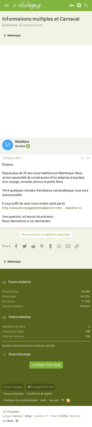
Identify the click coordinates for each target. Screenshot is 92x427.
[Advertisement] (46, 90)
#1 (88, 158)
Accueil (54, 400)
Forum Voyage (13, 387)
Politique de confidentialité (21, 400)
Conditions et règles (39, 393)
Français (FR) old (42, 387)
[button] (6, 5)
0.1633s (63, 416)
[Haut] (62, 400)
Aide (43, 400)
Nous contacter (13, 393)
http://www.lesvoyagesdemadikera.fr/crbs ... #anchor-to (42, 208)
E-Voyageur (11, 411)
